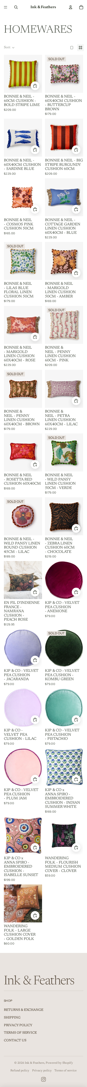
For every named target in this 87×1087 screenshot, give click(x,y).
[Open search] (16, 7)
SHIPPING (12, 1017)
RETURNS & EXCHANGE (23, 1010)
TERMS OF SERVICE (20, 1033)
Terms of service (65, 1070)
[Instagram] (43, 1079)
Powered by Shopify (59, 1063)
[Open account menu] (70, 7)
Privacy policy (42, 1070)
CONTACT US (15, 1040)
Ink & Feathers (34, 1063)
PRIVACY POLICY (18, 1025)
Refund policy (19, 1070)
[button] (9, 47)
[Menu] (5, 7)
